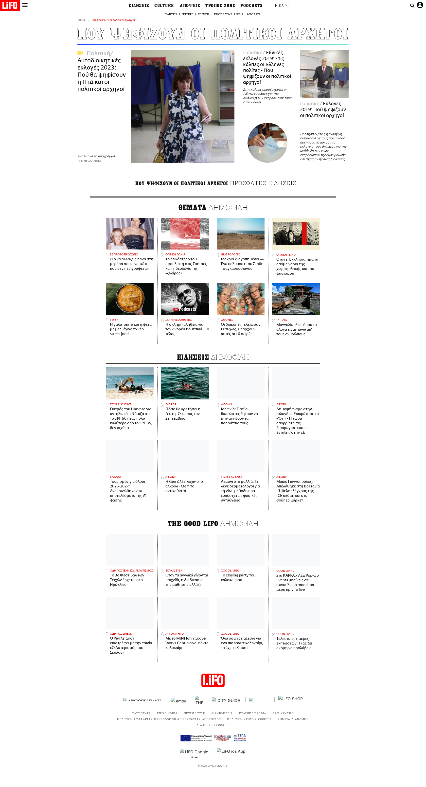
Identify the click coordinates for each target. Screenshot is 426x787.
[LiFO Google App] (194, 753)
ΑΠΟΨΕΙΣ (190, 5)
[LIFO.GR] (10, 6)
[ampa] (179, 699)
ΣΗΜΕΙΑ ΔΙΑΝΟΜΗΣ (293, 719)
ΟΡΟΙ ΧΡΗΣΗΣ (283, 713)
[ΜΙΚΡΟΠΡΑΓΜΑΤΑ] (143, 699)
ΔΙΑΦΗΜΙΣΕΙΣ (222, 713)
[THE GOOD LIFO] (199, 700)
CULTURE (164, 5)
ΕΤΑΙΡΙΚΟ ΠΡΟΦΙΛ (252, 713)
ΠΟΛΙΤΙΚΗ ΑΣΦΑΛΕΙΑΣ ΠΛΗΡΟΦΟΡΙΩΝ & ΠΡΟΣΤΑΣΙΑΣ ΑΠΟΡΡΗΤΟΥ (169, 719)
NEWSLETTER (194, 713)
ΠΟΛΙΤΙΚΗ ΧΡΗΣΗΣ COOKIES (249, 719)
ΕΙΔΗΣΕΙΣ (139, 5)
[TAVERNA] (260, 699)
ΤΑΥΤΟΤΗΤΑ (141, 713)
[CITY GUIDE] (227, 700)
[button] (24, 6)
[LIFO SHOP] (290, 700)
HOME (82, 20)
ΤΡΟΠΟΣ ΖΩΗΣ (220, 5)
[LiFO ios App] (231, 753)
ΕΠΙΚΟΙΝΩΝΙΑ (167, 713)
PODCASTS (251, 5)
